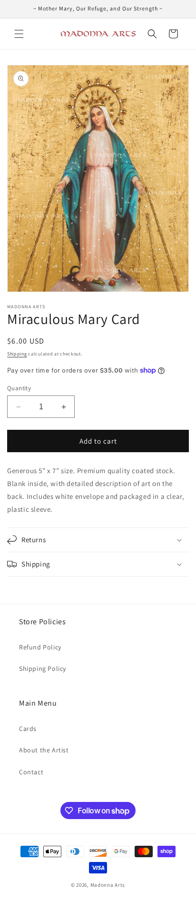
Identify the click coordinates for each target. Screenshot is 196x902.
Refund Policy (40, 647)
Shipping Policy (42, 668)
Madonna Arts (107, 885)
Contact (31, 772)
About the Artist (44, 750)
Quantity (19, 388)
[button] (19, 33)
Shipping (17, 354)
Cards (28, 728)
